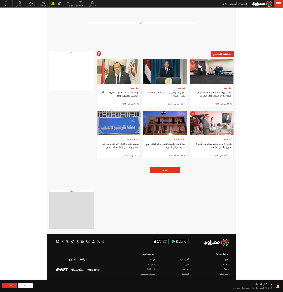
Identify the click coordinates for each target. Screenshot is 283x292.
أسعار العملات (43, 5)
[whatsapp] (82, 241)
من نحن (152, 260)
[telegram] (77, 241)
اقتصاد (226, 264)
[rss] (62, 241)
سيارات (186, 269)
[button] (278, 3)
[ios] (161, 241)
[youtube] (88, 241)
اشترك (9, 285)
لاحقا (26, 285)
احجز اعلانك (150, 269)
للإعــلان (18, 5)
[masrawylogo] (213, 242)
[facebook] (103, 241)
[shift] (62, 270)
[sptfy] (67, 241)
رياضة (226, 269)
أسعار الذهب (31, 5)
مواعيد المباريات (92, 5)
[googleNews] (57, 241)
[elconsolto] (77, 270)
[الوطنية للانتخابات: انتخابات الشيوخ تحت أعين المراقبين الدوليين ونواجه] (118, 71)
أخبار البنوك (184, 260)
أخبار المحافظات (132, 139)
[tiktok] (72, 241)
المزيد (165, 170)
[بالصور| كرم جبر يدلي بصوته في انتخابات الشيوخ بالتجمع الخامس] (211, 123)
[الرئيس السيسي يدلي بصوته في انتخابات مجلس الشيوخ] (165, 71)
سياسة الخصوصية (147, 274)
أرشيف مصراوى (80, 5)
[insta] (93, 241)
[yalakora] (93, 270)
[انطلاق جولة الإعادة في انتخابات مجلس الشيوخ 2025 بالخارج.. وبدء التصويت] (211, 71)
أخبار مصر (228, 88)
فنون (187, 264)
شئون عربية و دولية (177, 139)
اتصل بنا (151, 264)
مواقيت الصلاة (68, 5)
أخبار (227, 260)
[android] (180, 241)
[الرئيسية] (262, 4)
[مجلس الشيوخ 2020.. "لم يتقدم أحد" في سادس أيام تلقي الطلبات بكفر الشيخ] (118, 123)
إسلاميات (185, 274)
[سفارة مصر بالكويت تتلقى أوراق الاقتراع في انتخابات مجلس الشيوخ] (165, 123)
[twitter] (98, 241)
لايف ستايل (224, 274)
